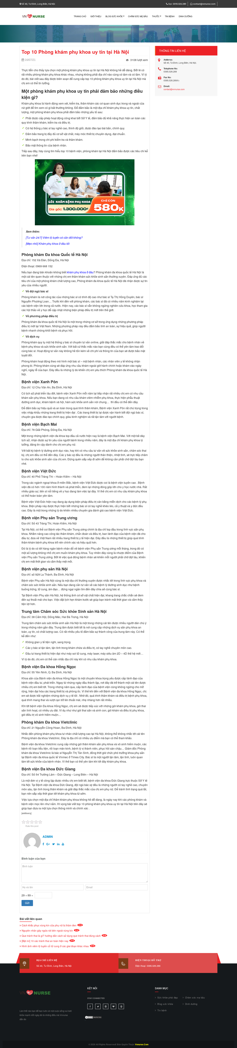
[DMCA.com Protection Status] (93, 1016)
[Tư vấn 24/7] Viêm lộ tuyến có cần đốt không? (54, 238)
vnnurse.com (142, 1044)
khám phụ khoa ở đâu (80, 272)
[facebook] (43, 844)
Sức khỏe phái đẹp (167, 997)
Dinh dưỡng (185, 16)
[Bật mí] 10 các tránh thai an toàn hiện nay (45, 941)
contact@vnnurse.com (204, 4)
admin (48, 836)
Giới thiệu (95, 16)
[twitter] (53, 844)
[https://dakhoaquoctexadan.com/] (113, 1006)
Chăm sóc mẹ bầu (138, 16)
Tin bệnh (170, 16)
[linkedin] (58, 844)
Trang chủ (80, 16)
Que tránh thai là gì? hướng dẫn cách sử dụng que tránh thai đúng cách (61, 935)
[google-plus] (48, 844)
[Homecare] (121, 1006)
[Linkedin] (105, 1006)
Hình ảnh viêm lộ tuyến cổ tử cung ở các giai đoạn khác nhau (55, 946)
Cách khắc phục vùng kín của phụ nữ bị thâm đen (49, 925)
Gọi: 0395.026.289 (177, 4)
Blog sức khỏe (114, 16)
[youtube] (63, 844)
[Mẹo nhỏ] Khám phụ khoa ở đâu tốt (47, 244)
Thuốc (155, 16)
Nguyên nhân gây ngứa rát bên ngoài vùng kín (47, 930)
